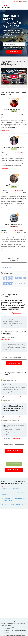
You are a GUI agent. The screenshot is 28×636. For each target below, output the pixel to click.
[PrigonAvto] (14, 178)
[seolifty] (14, 140)
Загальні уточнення (13, 408)
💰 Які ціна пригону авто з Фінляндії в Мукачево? (13, 493)
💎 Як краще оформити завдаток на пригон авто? (12, 505)
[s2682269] (14, 102)
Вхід (17, 1)
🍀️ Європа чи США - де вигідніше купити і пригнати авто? (13, 499)
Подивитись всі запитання (14, 445)
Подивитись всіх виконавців (14, 259)
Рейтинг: (19, 114)
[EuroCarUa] (14, 218)
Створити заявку (14, 51)
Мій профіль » (5, 130)
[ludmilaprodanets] (9, 380)
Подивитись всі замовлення (14, 357)
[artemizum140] (8, 400)
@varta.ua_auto (7, 267)
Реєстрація (24, 1)
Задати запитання (14, 450)
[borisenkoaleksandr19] (11, 420)
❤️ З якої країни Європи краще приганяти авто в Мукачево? (11, 487)
